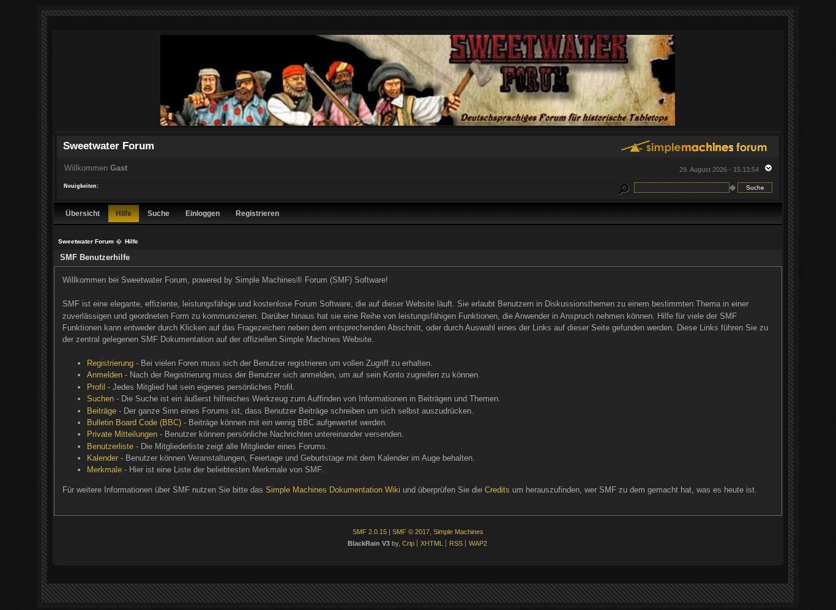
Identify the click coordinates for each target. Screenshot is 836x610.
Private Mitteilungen (122, 434)
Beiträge (101, 410)
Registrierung (110, 363)
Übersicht (82, 213)
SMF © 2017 (411, 531)
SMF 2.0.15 (370, 531)
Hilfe (124, 213)
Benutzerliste (110, 446)
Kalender (102, 458)
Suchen (100, 398)
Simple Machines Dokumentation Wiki (333, 489)
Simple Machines (458, 531)
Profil (96, 387)
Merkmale (104, 469)
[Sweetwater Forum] (417, 125)
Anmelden (104, 374)
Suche (158, 213)
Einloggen (202, 213)
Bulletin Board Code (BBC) (134, 422)
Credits (497, 489)
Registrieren (257, 213)
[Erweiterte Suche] (623, 187)
